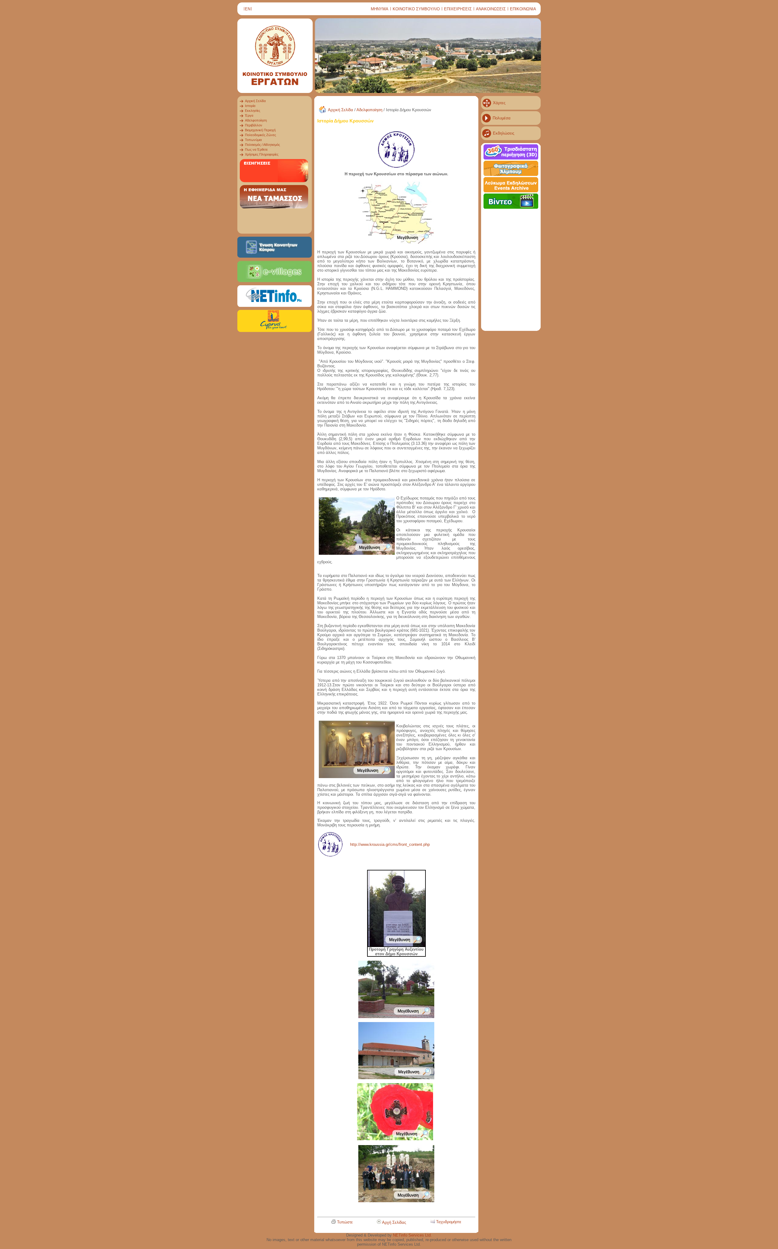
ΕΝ (247, 9)
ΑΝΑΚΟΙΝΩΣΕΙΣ (491, 9)
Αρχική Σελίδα (340, 110)
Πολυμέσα (502, 118)
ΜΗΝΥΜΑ (379, 9)
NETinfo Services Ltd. (412, 1235)
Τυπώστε (345, 1222)
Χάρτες (499, 103)
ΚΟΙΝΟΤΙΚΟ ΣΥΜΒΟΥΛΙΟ (416, 9)
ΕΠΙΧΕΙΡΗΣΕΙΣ (458, 9)
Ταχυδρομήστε (448, 1222)
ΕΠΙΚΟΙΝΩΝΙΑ (523, 9)
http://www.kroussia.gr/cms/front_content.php (390, 844)
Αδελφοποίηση (369, 110)
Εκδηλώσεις (503, 133)
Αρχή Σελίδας (394, 1222)
